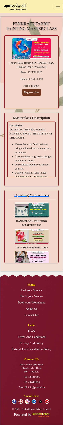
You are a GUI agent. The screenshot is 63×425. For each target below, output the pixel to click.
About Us (31, 308)
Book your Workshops (31, 302)
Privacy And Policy (31, 343)
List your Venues (31, 290)
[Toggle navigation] (58, 6)
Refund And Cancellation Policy (31, 349)
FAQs (31, 330)
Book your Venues (31, 296)
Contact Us (31, 315)
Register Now (31, 92)
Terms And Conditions (31, 336)
